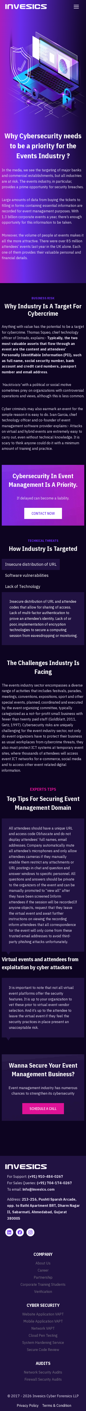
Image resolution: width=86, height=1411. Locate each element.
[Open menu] (75, 6)
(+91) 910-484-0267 (45, 1176)
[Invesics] (26, 6)
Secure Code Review (43, 1349)
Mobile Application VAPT (43, 1321)
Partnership (43, 1277)
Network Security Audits (43, 1372)
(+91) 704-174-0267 (54, 1183)
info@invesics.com (38, 1189)
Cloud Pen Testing (43, 1335)
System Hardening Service (43, 1342)
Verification (43, 1291)
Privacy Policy (28, 1405)
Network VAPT (43, 1328)
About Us (43, 1263)
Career (43, 1270)
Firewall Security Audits (43, 1379)
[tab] (31, 564)
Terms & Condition (56, 1405)
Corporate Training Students (43, 1284)
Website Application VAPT (43, 1314)
